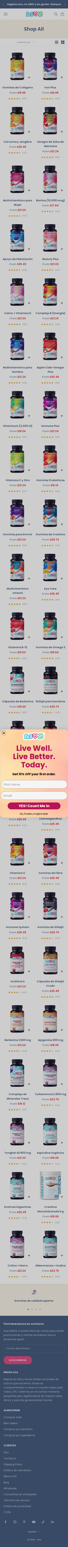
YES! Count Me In (34, 805)
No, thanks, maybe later (34, 814)
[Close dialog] (3, 733)
